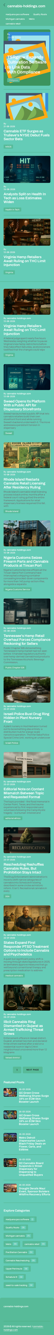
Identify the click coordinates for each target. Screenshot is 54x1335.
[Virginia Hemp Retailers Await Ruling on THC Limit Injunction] (27, 232)
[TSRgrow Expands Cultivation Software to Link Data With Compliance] (27, 57)
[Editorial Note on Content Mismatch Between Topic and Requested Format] (27, 765)
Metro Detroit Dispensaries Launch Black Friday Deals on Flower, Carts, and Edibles (32, 1143)
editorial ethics (13, 818)
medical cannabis (14, 975)
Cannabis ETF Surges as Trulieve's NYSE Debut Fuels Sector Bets (27, 135)
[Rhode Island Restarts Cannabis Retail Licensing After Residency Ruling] (27, 455)
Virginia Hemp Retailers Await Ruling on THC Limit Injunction (25, 261)
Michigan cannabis (15, 18)
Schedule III (14, 1276)
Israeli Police (11, 742)
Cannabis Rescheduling (20, 1260)
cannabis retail (13, 23)
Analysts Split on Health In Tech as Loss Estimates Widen (25, 198)
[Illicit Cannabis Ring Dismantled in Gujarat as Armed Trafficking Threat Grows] (27, 998)
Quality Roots (40, 14)
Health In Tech (12, 209)
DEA (7, 896)
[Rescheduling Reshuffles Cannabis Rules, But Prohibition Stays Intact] (27, 840)
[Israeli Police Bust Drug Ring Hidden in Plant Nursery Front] (27, 690)
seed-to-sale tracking (19, 1285)
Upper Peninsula (16, 1268)
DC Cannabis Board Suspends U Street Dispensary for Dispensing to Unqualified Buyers (31, 1169)
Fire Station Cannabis (19, 1252)
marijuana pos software (17, 14)
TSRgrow (13, 80)
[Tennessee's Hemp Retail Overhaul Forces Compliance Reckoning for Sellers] (27, 611)
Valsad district (12, 1057)
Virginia (9, 272)
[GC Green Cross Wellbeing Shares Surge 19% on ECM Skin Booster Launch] (10, 1094)
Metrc (32, 18)
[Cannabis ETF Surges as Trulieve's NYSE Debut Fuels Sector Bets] (27, 106)
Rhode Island (11, 511)
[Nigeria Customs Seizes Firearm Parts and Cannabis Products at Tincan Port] (27, 533)
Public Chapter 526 (14, 667)
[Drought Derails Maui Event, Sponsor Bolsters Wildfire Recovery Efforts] (10, 1190)
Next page (32, 1070)
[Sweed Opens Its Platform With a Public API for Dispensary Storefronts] (27, 377)
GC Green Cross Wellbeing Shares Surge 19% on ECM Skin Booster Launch (34, 1097)
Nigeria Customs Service (17, 589)
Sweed (8, 433)
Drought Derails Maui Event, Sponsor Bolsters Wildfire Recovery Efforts (34, 1191)
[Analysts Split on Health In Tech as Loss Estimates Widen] (27, 169)
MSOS (8, 146)
